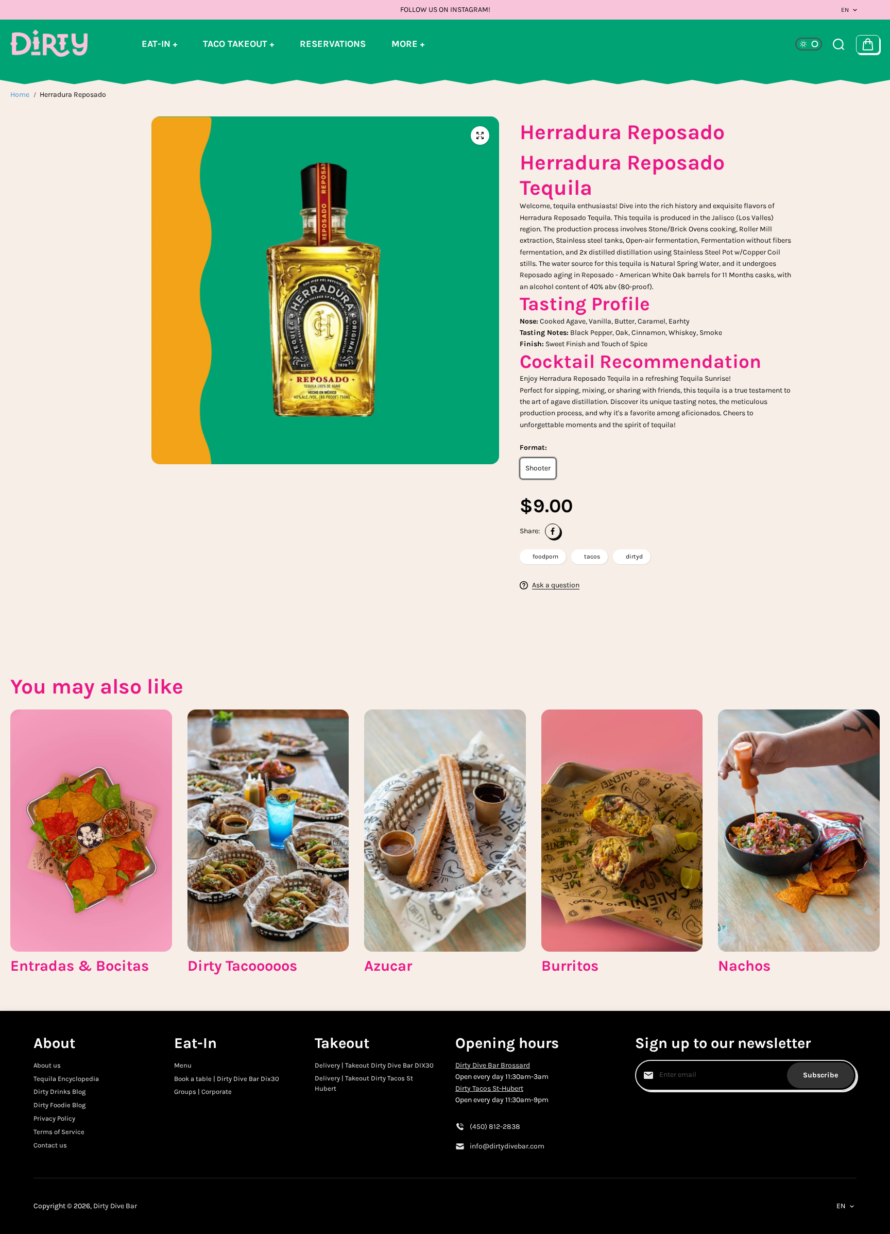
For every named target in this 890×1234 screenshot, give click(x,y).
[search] (838, 44)
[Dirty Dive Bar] (49, 44)
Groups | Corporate (203, 1091)
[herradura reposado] (480, 135)
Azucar (388, 965)
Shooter (538, 468)
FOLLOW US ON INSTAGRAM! (445, 9)
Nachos (744, 965)
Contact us (50, 1145)
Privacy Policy (54, 1118)
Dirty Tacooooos (242, 965)
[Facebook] (552, 531)
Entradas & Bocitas (79, 965)
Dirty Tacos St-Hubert (489, 1088)
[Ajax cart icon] (868, 44)
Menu (183, 1065)
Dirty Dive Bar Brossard (492, 1065)
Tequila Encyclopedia (66, 1079)
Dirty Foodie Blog (59, 1105)
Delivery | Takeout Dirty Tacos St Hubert (364, 1083)
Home (19, 94)
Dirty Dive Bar (115, 1206)
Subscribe (820, 1075)
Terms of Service (58, 1132)
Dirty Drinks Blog (59, 1091)
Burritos (569, 965)
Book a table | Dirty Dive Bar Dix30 (226, 1079)
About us (47, 1065)
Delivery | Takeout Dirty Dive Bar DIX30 (374, 1065)
